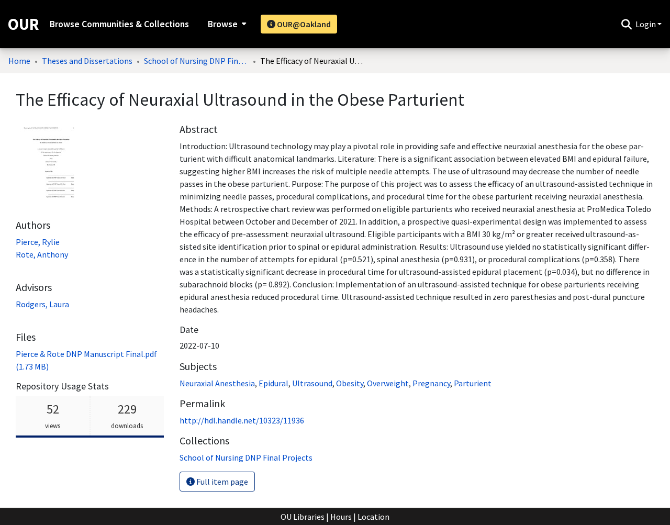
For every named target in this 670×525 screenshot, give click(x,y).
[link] (246, 457)
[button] (626, 24)
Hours (341, 516)
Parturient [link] (473, 383)
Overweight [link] (388, 383)
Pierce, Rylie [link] (38, 242)
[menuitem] (225, 24)
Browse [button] (223, 24)
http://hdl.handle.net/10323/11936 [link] (242, 420)
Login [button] (646, 24)
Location (373, 516)
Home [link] (19, 60)
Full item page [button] (221, 481)
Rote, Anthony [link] (42, 254)
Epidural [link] (273, 383)
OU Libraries (303, 516)
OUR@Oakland (303, 24)
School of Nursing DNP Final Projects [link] (196, 60)
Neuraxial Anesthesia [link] (217, 383)
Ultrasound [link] (312, 383)
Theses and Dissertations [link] (87, 60)
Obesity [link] (349, 383)
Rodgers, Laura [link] (42, 304)
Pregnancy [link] (431, 383)
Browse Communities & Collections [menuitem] (119, 24)
